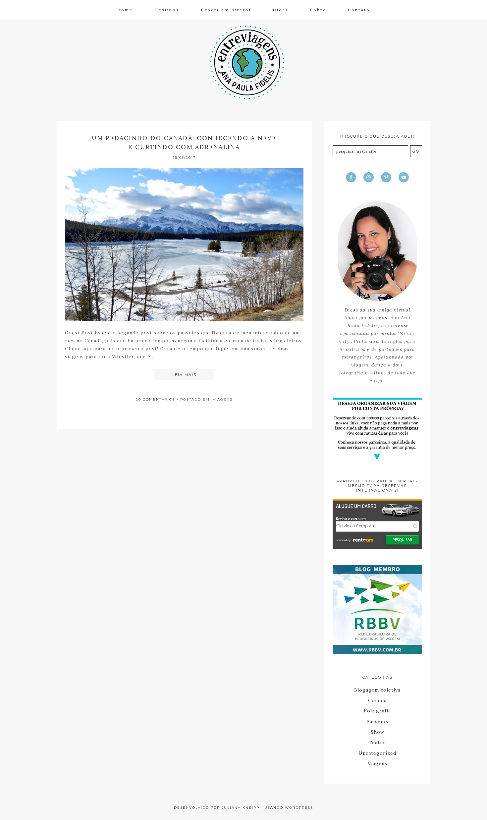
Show (377, 732)
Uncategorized (377, 753)
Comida (377, 700)
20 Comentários (155, 399)
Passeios (377, 721)
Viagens (223, 399)
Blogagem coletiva (377, 690)
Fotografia (377, 711)
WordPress (299, 807)
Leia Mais (184, 374)
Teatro (377, 743)
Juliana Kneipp (240, 807)
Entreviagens (243, 61)
